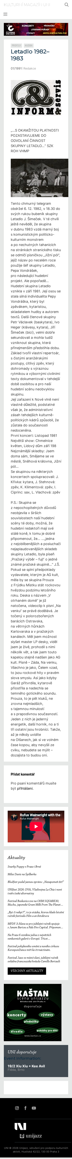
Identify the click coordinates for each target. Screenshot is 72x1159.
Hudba (28, 45)
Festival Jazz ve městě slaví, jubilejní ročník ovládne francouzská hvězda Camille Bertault (34, 959)
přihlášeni (25, 788)
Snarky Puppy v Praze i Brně (24, 866)
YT (33, 1108)
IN (17, 1108)
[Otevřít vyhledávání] (66, 5)
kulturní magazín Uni (27, 4)
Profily (16, 45)
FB (25, 1108)
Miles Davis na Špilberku (22, 874)
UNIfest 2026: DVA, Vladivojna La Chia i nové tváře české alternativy (35, 891)
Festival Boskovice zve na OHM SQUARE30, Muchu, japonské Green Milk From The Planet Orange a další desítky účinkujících (34, 903)
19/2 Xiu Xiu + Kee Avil (26, 1066)
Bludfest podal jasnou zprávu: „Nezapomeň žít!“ (36, 882)
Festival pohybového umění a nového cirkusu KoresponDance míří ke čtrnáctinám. (33, 948)
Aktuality (16, 857)
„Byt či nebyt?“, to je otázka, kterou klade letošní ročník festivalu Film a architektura (36, 914)
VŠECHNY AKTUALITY (27, 971)
